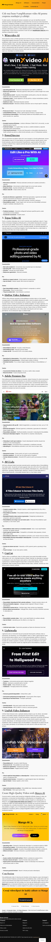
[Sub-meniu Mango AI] (21, 2)
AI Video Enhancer (25, 906)
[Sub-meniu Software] (29, 2)
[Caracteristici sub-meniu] (39, 2)
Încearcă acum (25, 900)
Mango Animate (4, 917)
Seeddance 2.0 (36, 937)
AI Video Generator (35, 906)
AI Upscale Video (15, 906)
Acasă (3, 910)
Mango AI (40, 793)
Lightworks (11, 630)
